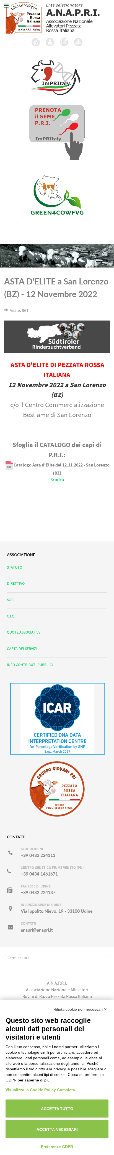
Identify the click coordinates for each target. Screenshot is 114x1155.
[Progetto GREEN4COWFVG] (57, 201)
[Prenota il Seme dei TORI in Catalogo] (57, 132)
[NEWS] (35, 42)
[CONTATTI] (50, 42)
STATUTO (14, 567)
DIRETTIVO (16, 583)
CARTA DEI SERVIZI (22, 648)
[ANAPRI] (57, 16)
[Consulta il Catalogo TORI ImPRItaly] (56, 74)
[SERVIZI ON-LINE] (64, 42)
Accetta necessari (57, 1129)
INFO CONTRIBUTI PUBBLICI (30, 664)
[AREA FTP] (78, 42)
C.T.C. (11, 616)
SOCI (11, 599)
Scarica (57, 479)
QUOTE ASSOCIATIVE (23, 632)
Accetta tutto (57, 1108)
